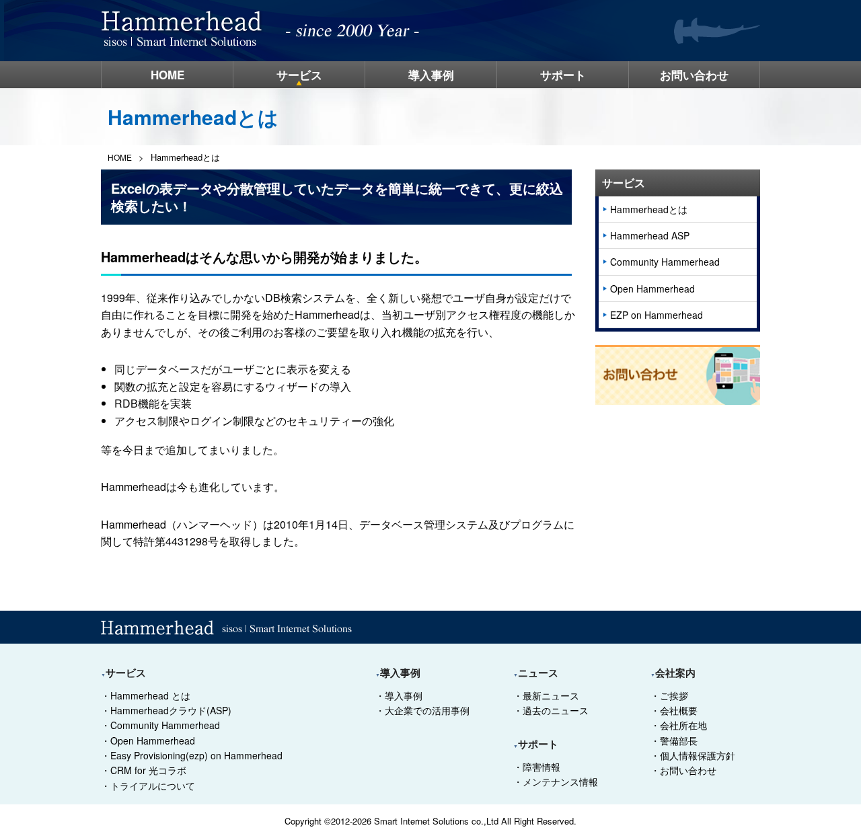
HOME (167, 75)
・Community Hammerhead (160, 725)
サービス (299, 75)
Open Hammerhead (652, 288)
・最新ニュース (546, 695)
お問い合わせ (694, 75)
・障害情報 (536, 766)
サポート (563, 75)
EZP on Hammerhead (656, 314)
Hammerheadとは (648, 209)
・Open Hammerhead (148, 740)
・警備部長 (674, 740)
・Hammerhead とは (145, 695)
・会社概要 (674, 710)
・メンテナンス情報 (555, 781)
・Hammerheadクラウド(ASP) (166, 710)
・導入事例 (398, 695)
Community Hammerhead (665, 261)
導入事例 (431, 75)
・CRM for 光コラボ (143, 770)
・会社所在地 (678, 725)
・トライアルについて (148, 785)
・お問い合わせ (683, 770)
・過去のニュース (551, 710)
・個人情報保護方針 (692, 755)
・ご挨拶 (669, 695)
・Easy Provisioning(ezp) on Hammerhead (192, 755)
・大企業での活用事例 (422, 710)
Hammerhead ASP (649, 235)
